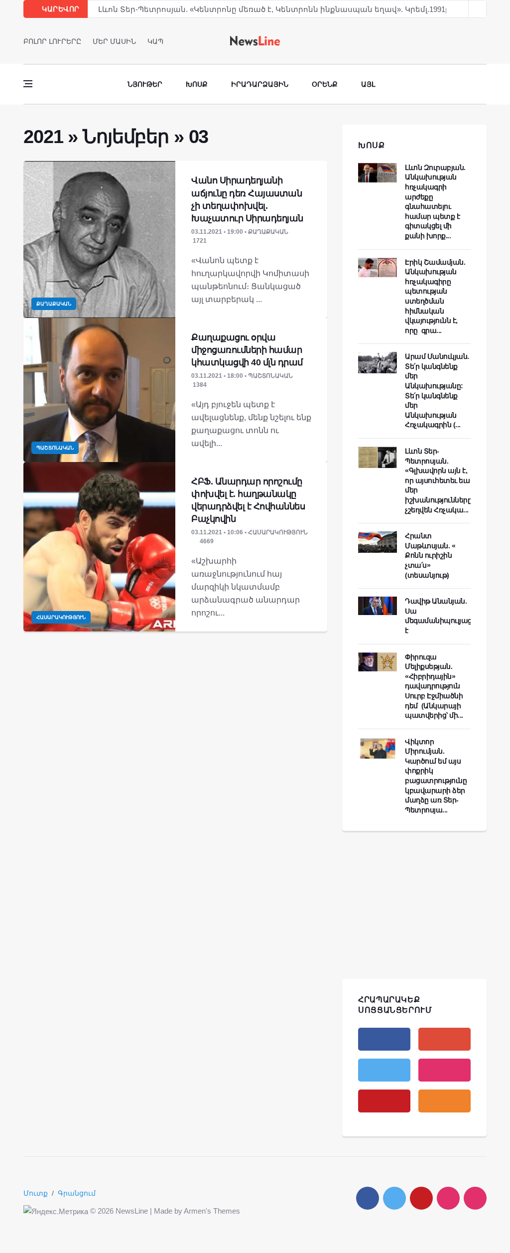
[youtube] (483, 41)
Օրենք (325, 84)
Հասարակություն (61, 617)
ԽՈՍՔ (371, 145)
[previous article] (478, 9)
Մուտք (35, 1193)
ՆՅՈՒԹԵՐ (145, 84)
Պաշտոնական (55, 448)
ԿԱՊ (155, 41)
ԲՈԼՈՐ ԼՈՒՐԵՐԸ (52, 41)
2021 (43, 136)
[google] (444, 1039)
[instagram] (444, 1070)
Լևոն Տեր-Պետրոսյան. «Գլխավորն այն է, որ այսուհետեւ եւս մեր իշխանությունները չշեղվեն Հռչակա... (438, 480)
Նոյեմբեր (126, 136)
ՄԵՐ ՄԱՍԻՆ (114, 41)
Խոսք (197, 84)
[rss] (444, 1101)
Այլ (368, 84)
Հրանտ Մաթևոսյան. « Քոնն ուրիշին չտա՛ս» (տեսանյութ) (430, 555)
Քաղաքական (53, 304)
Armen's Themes (212, 1211)
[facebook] (455, 41)
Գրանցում (77, 1193)
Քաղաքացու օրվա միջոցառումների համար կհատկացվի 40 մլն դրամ (247, 349)
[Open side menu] (27, 84)
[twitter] (469, 41)
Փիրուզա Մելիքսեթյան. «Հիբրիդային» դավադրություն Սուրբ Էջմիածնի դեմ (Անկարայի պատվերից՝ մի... (434, 686)
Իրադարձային (259, 84)
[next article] (460, 9)
